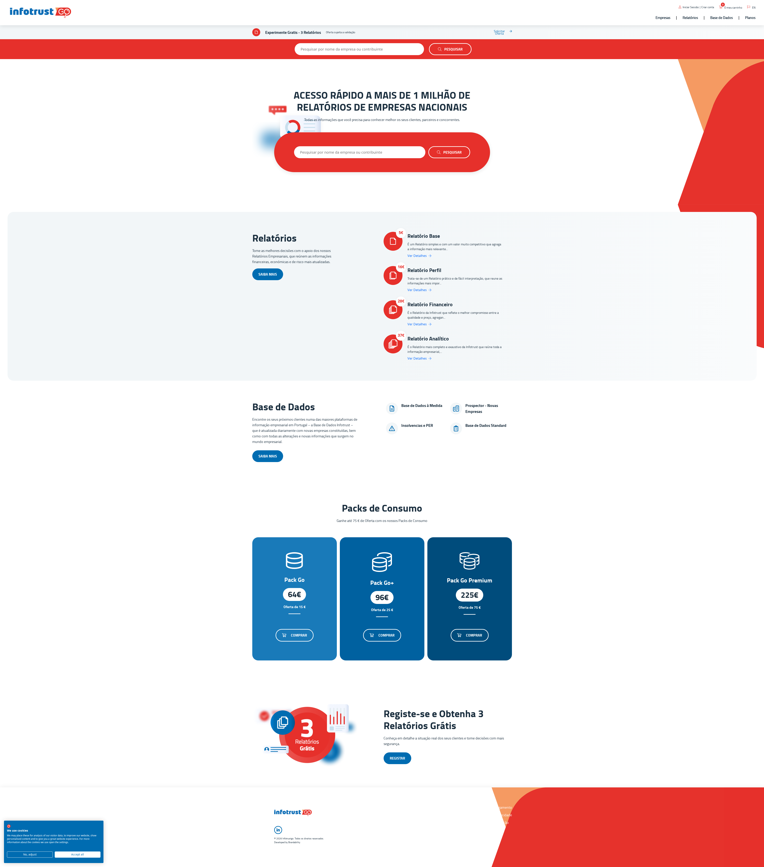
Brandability (294, 842)
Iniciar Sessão (691, 7)
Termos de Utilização (493, 822)
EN (753, 7)
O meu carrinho (733, 7)
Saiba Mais (267, 274)
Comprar (298, 635)
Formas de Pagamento (495, 807)
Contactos (441, 814)
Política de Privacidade (495, 814)
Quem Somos (443, 807)
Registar (397, 758)
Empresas (440, 837)
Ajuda (437, 822)
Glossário (440, 830)
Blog (436, 845)
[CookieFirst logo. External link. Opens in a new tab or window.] (9, 826)
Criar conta (707, 7)
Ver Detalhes (417, 256)
